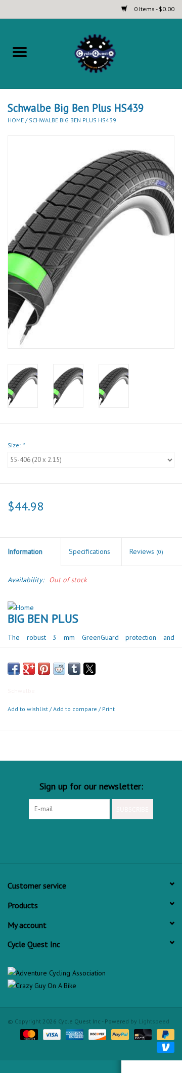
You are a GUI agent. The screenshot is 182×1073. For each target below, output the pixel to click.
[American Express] (73, 1034)
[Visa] (50, 1034)
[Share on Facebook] (14, 669)
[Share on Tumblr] (74, 669)
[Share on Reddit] (59, 669)
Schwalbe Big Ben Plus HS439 (72, 120)
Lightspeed (154, 1021)
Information (25, 551)
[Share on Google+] (29, 669)
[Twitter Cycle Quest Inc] (91, 840)
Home (16, 120)
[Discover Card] (96, 1034)
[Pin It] (44, 669)
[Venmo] (163, 1046)
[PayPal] (119, 1034)
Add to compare (76, 709)
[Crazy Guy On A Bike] (91, 985)
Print (108, 709)
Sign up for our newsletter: (91, 786)
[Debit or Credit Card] (141, 1034)
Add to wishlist (29, 709)
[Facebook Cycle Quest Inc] (73, 840)
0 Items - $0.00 (153, 9)
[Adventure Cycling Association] (91, 973)
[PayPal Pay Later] (163, 1034)
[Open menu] (19, 51)
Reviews (146, 551)
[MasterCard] (28, 1034)
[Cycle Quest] (111, 52)
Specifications (89, 551)
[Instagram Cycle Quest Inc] (109, 840)
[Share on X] (89, 669)
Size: (16, 445)
